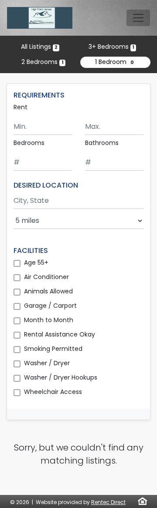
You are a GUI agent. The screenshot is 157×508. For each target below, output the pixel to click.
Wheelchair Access (53, 391)
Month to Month (48, 320)
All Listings (39, 46)
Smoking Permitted (53, 348)
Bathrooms (102, 142)
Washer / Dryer (47, 363)
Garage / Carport (50, 305)
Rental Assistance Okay (59, 334)
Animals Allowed (48, 291)
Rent (20, 107)
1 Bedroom (114, 61)
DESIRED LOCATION (46, 185)
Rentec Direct (108, 502)
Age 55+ (36, 262)
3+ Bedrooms (111, 46)
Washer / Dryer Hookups (60, 377)
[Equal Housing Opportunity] (142, 501)
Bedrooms (29, 142)
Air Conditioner (46, 277)
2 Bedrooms (42, 61)
